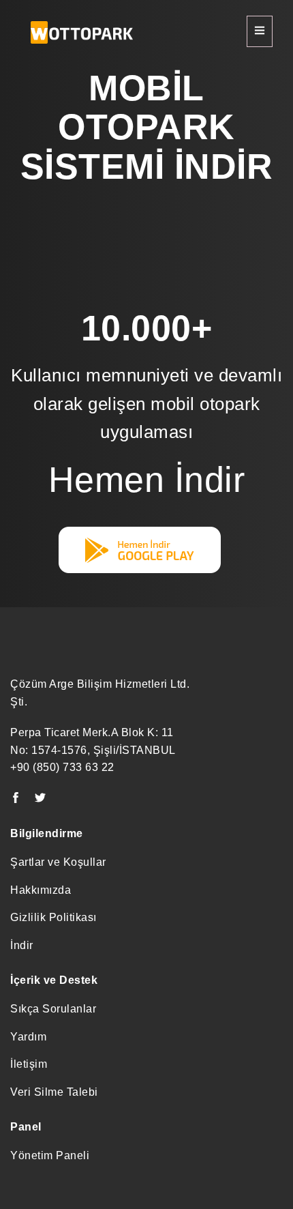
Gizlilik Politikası (53, 917)
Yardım (28, 1037)
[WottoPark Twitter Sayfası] (40, 798)
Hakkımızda (40, 890)
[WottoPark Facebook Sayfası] (16, 798)
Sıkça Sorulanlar (53, 1009)
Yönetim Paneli (49, 1155)
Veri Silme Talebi (54, 1092)
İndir (21, 945)
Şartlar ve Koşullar (58, 862)
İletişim (28, 1064)
